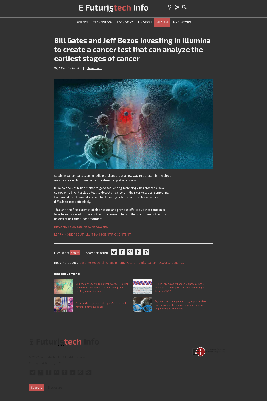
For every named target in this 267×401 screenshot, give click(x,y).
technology (102, 22)
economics (125, 22)
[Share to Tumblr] (138, 252)
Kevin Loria (94, 68)
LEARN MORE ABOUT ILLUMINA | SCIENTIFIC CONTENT (92, 234)
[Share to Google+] (130, 252)
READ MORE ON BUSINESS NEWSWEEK (81, 226)
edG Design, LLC (50, 363)
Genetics (177, 262)
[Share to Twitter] (114, 252)
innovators (181, 22)
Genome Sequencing (93, 262)
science (82, 22)
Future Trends (135, 262)
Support (36, 387)
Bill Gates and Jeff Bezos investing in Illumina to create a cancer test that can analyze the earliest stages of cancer (132, 49)
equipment (116, 262)
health (162, 22)
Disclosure (55, 387)
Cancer (152, 262)
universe (145, 22)
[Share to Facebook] (122, 252)
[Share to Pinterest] (146, 252)
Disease (164, 262)
